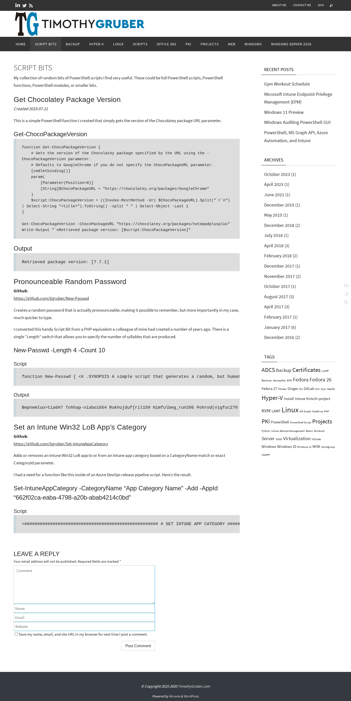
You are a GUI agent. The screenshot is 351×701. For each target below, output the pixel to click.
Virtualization (297, 438)
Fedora (301, 379)
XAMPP (266, 455)
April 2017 (273, 307)
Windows (269, 446)
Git (301, 389)
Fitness (282, 389)
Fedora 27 (269, 388)
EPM (289, 380)
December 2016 (279, 337)
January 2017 (277, 327)
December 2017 (279, 266)
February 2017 (278, 317)
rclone (275, 431)
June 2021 (274, 195)
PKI (266, 421)
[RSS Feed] (31, 5)
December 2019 (279, 205)
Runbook (319, 431)
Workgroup (328, 447)
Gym (321, 5)
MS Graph (305, 411)
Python (266, 431)
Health (331, 389)
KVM (266, 411)
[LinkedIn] (18, 5)
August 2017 (276, 297)
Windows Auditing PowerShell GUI (297, 122)
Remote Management (292, 431)
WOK (316, 446)
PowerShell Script (300, 422)
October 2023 (277, 174)
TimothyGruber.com (194, 686)
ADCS (268, 369)
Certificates (306, 369)
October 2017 (277, 286)
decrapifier (279, 380)
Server (268, 438)
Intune (300, 398)
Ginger (293, 388)
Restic (309, 431)
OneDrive (317, 411)
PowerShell (280, 422)
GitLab (309, 388)
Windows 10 (286, 446)
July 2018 (273, 235)
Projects (322, 421)
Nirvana (174, 696)
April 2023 (273, 184)
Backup (283, 370)
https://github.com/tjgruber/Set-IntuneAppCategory (61, 444)
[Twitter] (24, 5)
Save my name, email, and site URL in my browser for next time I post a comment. (83, 634)
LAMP (276, 410)
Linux (290, 409)
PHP (326, 411)
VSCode (316, 439)
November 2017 (279, 276)
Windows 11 (304, 447)
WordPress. (191, 696)
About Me (279, 5)
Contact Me (302, 5)
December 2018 (279, 225)
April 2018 (273, 246)
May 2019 (273, 215)
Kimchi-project (318, 398)
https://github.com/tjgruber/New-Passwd (51, 298)
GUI (317, 389)
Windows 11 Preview (284, 112)
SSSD (279, 439)
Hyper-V (272, 398)
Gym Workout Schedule (287, 84)
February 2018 (278, 256)
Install (289, 398)
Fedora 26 (320, 379)
